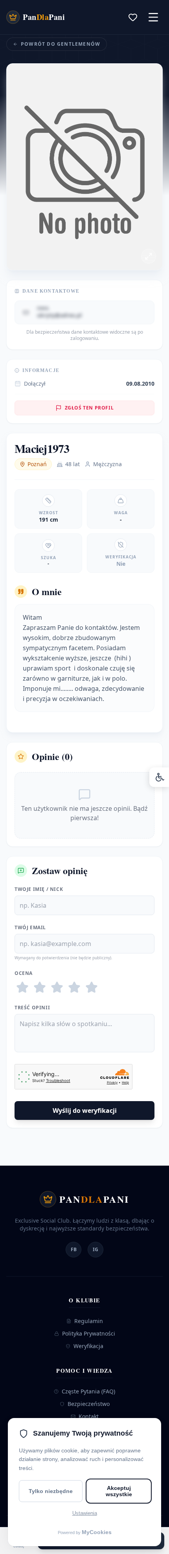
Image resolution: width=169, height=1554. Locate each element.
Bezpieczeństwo (89, 1403)
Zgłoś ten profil (89, 407)
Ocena (24, 973)
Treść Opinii (32, 1008)
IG (95, 1249)
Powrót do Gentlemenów (60, 44)
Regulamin (88, 1321)
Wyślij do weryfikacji (85, 1110)
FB (74, 1249)
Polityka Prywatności (88, 1333)
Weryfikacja (88, 1346)
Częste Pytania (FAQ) (88, 1391)
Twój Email (30, 928)
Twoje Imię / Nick (39, 889)
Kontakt (89, 1416)
